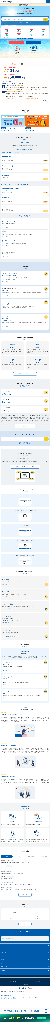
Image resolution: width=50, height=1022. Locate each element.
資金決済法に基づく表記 (12, 981)
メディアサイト (7, 970)
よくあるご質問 (13, 912)
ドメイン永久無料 (16, 42)
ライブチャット (13, 918)
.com (7, 30)
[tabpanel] (13, 123)
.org (43, 30)
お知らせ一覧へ (25, 894)
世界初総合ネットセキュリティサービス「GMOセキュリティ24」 (12, 994)
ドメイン (2, 945)
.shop (43, 34)
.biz (19, 34)
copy (29, 931)
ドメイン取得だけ (33, 42)
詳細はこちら (44, 100)
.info (7, 34)
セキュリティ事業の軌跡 (12, 998)
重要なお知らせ (31, 856)
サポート (2, 959)
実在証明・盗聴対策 (4, 997)
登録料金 (20, 26)
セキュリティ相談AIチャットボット (7, 995)
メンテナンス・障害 (43, 856)
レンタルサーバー (4, 948)
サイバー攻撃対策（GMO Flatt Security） (38, 997)
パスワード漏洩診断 (28, 994)
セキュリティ (3, 952)
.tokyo (31, 34)
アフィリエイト (4, 966)
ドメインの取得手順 (25, 491)
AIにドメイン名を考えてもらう (25, 22)
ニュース (19, 856)
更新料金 (24, 26)
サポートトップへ (25, 924)
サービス (2, 955)
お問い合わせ (37, 918)
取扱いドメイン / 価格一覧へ (25, 373)
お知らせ (2, 963)
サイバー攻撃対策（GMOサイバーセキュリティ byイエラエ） (19, 997)
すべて (7, 856)
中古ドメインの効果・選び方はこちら (24, 149)
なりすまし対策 (4, 998)
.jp (31, 30)
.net (19, 30)
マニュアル (37, 912)
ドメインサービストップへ (25, 426)
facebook (24, 931)
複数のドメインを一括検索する (24, 443)
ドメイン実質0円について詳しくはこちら (24, 38)
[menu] (48, 1)
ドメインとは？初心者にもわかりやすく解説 (25, 466)
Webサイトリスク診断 (36, 994)
